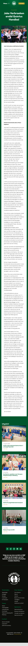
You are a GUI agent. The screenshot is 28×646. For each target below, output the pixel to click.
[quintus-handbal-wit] (14, 1)
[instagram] (14, 549)
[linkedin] (20, 549)
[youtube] (17, 549)
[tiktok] (10, 549)
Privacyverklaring (17, 634)
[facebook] (7, 549)
